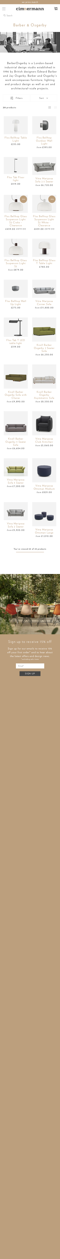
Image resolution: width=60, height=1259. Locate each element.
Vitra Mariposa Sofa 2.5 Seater (44, 180)
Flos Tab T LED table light (15, 342)
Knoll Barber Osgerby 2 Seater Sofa (44, 347)
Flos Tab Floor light (15, 179)
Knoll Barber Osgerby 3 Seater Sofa (15, 441)
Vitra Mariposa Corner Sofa (44, 303)
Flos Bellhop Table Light (16, 139)
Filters (19, 98)
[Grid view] (50, 107)
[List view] (56, 107)
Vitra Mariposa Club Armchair (44, 440)
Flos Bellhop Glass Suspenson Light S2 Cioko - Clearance (16, 221)
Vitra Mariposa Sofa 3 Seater (16, 481)
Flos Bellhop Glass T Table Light (44, 262)
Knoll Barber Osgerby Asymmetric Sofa (44, 394)
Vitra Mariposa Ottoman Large (44, 531)
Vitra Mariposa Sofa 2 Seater (16, 525)
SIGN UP (30, 673)
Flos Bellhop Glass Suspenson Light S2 (16, 263)
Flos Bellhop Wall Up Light (15, 303)
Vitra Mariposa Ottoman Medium (44, 487)
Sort (41, 98)
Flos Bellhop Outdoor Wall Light (44, 140)
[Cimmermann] (30, 8)
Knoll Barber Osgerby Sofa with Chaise (16, 394)
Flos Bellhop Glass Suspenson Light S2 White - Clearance (44, 221)
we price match (30, 2)
